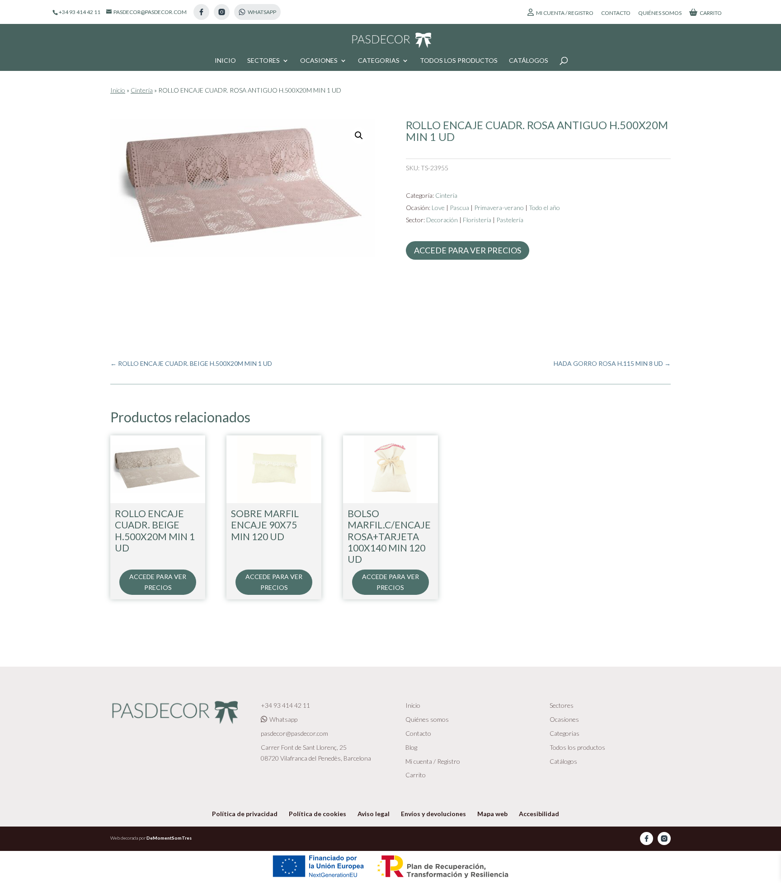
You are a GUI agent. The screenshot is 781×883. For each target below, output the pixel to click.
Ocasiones (319, 60)
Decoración (442, 220)
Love (438, 207)
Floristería (477, 220)
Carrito (711, 12)
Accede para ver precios (467, 250)
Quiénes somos (660, 13)
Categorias (379, 60)
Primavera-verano (499, 207)
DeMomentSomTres (169, 838)
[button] (359, 135)
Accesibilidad (539, 814)
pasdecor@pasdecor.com (294, 733)
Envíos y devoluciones (433, 814)
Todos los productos (459, 60)
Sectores (263, 60)
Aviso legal (374, 814)
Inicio (225, 60)
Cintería (142, 90)
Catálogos (528, 60)
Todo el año (544, 207)
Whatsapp (283, 719)
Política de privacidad (245, 814)
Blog (411, 747)
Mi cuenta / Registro (564, 12)
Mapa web (492, 814)
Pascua (459, 207)
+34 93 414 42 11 (285, 705)
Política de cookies (317, 814)
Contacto (615, 13)
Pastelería (509, 220)
